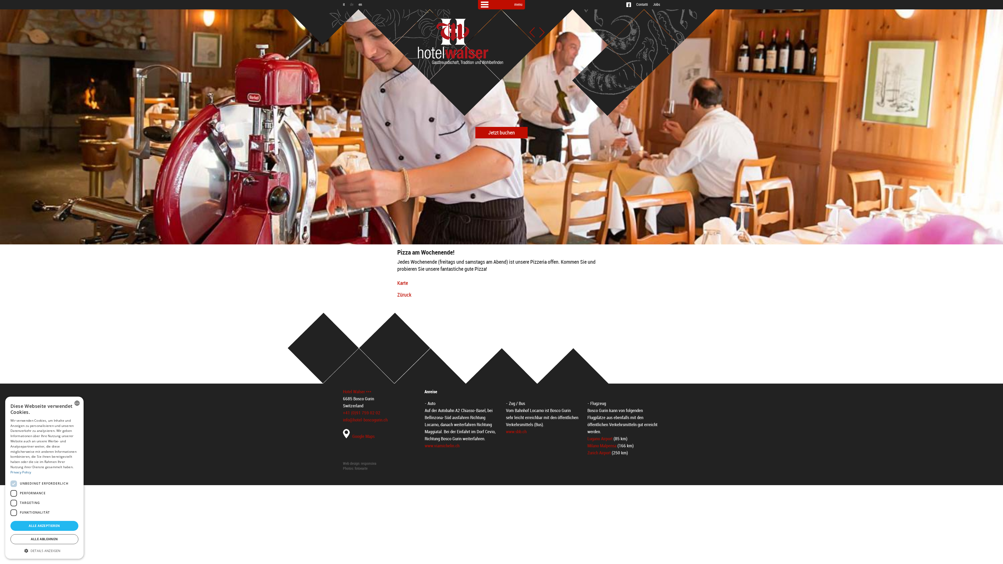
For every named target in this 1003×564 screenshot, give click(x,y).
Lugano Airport (600, 438)
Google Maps (363, 436)
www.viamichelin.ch (442, 445)
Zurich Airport (599, 452)
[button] (44, 551)
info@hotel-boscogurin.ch (365, 419)
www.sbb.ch (516, 431)
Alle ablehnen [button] (44, 539)
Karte (402, 283)
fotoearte (361, 468)
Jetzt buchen (501, 133)
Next (542, 32)
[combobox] (77, 403)
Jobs (656, 4)
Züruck (404, 295)
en (360, 4)
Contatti (642, 4)
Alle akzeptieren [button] (44, 526)
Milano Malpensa (601, 445)
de (351, 4)
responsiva (368, 463)
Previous (532, 32)
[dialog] (44, 478)
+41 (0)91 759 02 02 (361, 412)
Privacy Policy (20, 472)
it (344, 4)
